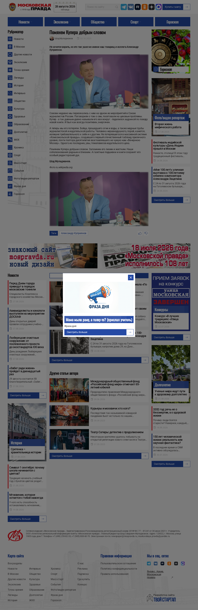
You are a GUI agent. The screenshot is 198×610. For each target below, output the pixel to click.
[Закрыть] (131, 277)
